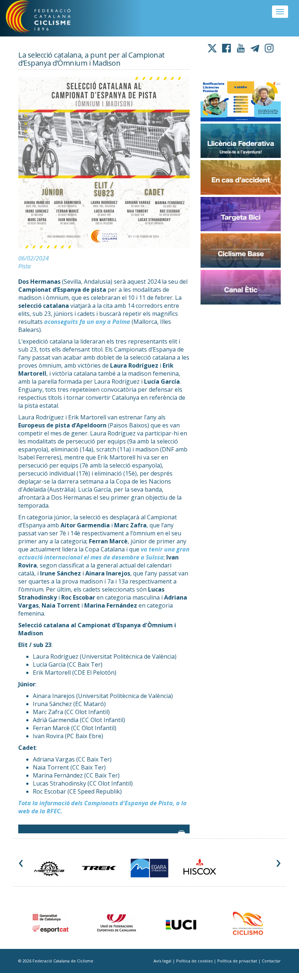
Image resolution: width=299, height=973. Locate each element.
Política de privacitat (237, 961)
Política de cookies (195, 961)
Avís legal (163, 961)
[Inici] (47, 18)
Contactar (271, 961)
